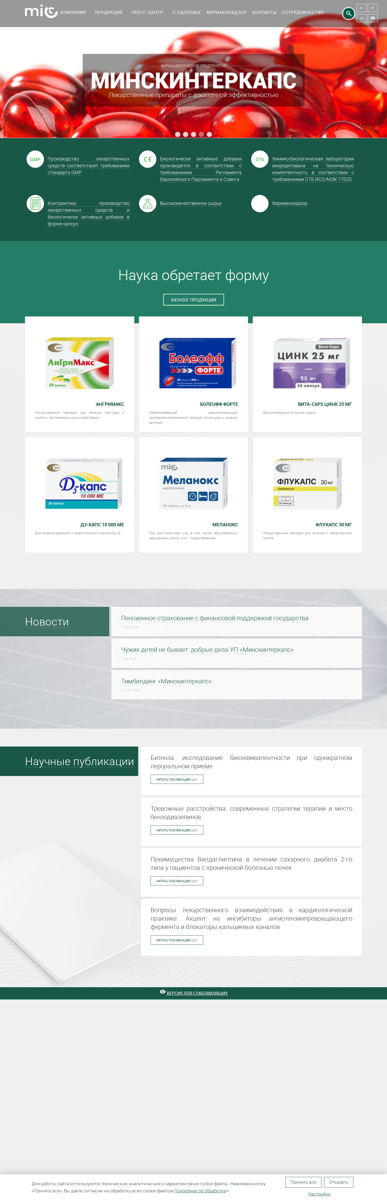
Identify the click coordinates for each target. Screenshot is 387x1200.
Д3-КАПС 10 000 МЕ (102, 524)
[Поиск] (348, 13)
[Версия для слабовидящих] (373, 18)
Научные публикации (79, 761)
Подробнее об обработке (200, 1191)
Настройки (319, 1194)
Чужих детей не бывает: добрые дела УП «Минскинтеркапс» (207, 649)
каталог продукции (193, 300)
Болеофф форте (219, 404)
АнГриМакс (110, 404)
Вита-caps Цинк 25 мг (325, 404)
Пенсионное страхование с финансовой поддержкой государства (215, 618)
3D (362, 18)
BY (373, 8)
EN (362, 8)
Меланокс (225, 524)
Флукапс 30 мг (334, 524)
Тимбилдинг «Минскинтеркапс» (166, 681)
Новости (47, 621)
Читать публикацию (177, 779)
